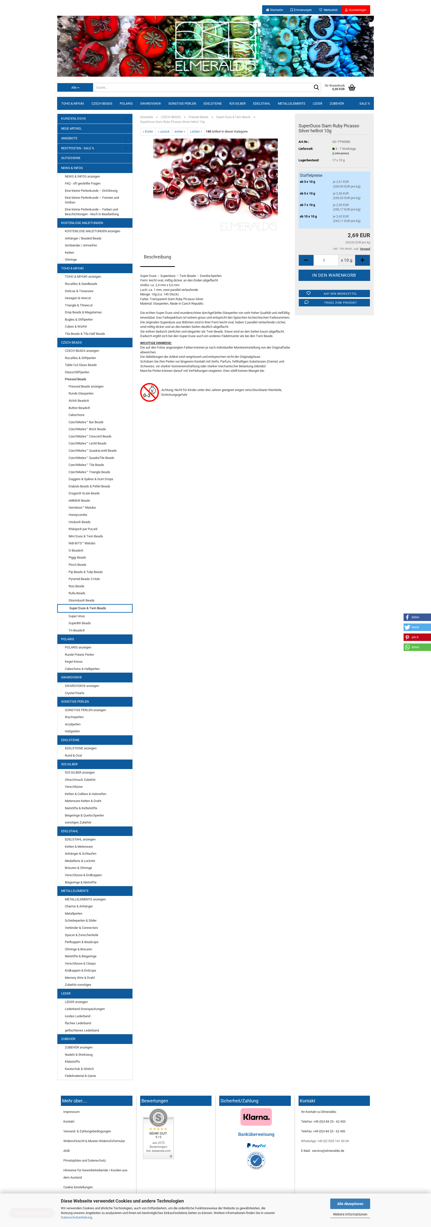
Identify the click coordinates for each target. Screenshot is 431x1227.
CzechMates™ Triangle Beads (89, 472)
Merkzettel (329, 10)
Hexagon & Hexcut (78, 298)
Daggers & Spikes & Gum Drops (91, 479)
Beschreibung (157, 256)
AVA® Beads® (79, 401)
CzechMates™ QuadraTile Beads (91, 458)
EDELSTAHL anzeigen (80, 839)
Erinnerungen (302, 10)
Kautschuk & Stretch (79, 1069)
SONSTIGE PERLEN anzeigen (85, 710)
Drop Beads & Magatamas (83, 312)
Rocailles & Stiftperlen (80, 358)
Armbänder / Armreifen (81, 245)
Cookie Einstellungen (78, 1187)
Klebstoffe (72, 1061)
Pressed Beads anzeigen (86, 386)
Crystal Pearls (74, 693)
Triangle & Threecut (79, 305)
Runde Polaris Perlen (79, 654)
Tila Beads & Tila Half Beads (85, 334)
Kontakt (68, 1121)
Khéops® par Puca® (83, 529)
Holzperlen (72, 731)
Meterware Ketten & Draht (83, 801)
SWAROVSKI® (150, 103)
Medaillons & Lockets (80, 861)
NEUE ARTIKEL (71, 128)
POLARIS (126, 103)
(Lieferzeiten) (340, 153)
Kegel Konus (74, 661)
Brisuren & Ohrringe (78, 868)
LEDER (317, 103)
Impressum (71, 1112)
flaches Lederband (78, 1023)
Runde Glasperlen (81, 393)
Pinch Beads (77, 565)
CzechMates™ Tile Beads (86, 465)
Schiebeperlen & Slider (81, 920)
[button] (417, 617)
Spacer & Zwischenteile (81, 935)
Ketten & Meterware (79, 846)
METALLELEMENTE (291, 103)
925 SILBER (237, 103)
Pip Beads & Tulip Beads (86, 572)
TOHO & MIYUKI (72, 103)
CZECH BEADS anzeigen (82, 351)
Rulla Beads (77, 593)
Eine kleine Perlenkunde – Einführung (91, 191)
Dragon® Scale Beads (84, 493)
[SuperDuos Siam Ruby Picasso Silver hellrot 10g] (215, 185)
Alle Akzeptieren (350, 1204)
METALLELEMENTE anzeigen (85, 899)
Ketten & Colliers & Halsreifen (85, 794)
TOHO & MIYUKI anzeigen (83, 276)
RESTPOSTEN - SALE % (77, 148)
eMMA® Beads (79, 500)
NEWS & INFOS (72, 168)
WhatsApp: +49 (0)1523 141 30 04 (325, 1141)
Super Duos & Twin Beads (87, 608)
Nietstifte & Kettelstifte (81, 808)
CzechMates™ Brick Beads (87, 429)
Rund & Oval (73, 755)
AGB (66, 1151)
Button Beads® (79, 408)
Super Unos (77, 616)
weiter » (179, 131)
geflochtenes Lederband (82, 1030)
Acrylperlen (73, 724)
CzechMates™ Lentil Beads (88, 443)
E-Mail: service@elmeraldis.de (322, 1151)
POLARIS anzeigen (78, 647)
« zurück (164, 131)
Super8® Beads (80, 623)
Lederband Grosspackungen (85, 1009)
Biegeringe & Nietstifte (81, 882)
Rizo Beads (76, 586)
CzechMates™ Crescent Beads (90, 436)
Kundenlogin (357, 10)
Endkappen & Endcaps (80, 970)
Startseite (276, 10)
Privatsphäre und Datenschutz (84, 1160)
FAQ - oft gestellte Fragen (83, 183)
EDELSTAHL (261, 103)
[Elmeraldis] (215, 46)
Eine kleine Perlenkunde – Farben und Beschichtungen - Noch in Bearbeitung (92, 211)
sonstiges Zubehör (78, 822)
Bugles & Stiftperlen (79, 319)
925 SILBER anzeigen (80, 772)
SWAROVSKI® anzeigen (82, 686)
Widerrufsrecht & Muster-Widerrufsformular (94, 1141)
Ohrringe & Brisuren (78, 949)
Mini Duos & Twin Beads (86, 536)
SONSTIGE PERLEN (182, 103)
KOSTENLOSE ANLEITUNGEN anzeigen (92, 231)
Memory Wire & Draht (80, 978)
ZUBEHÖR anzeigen (79, 1047)
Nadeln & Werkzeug (79, 1054)
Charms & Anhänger (79, 906)
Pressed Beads (75, 379)
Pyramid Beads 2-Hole (84, 579)
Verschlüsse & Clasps (80, 963)
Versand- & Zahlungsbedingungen (87, 1131)
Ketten (69, 252)
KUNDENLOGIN (73, 118)
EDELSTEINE (213, 103)
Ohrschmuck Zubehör (80, 780)
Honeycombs (78, 515)
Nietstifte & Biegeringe (81, 956)
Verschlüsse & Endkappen (83, 875)
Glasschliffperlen (77, 372)
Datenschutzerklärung (76, 1217)
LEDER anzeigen (76, 1002)
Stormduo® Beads (82, 600)
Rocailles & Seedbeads (81, 284)
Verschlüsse (74, 787)
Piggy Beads (77, 557)
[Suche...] (316, 87)
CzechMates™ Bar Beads (86, 422)
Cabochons (77, 415)
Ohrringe (71, 259)
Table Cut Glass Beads (81, 365)
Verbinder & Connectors (81, 928)
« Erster (148, 131)
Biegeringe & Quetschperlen (84, 815)
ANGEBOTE (69, 138)
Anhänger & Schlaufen (80, 853)
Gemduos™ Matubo (82, 507)
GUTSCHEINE (70, 158)
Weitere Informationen (350, 1214)
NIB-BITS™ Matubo (82, 543)
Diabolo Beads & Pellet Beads (89, 486)
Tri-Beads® (77, 630)
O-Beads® (76, 550)
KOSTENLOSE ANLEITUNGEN (82, 223)
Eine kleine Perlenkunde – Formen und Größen (92, 200)
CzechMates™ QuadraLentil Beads (93, 450)
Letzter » (196, 131)
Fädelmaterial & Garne (80, 1076)
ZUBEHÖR (337, 103)
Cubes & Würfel (76, 326)
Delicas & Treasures (79, 291)
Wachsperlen (74, 717)
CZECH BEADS (102, 103)
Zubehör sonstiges (78, 985)
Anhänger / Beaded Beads (83, 238)
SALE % (364, 103)
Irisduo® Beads (80, 522)
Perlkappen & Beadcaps (82, 942)
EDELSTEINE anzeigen (81, 748)
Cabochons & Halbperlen (82, 669)
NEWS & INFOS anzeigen (82, 176)
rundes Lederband (77, 1016)
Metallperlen (73, 913)
